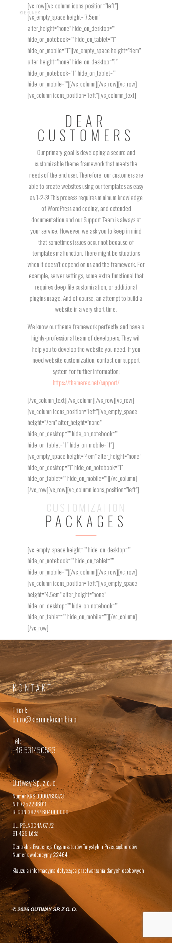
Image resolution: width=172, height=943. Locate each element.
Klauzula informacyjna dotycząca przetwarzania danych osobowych (78, 870)
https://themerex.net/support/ (86, 382)
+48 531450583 (34, 750)
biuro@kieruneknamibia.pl (45, 719)
